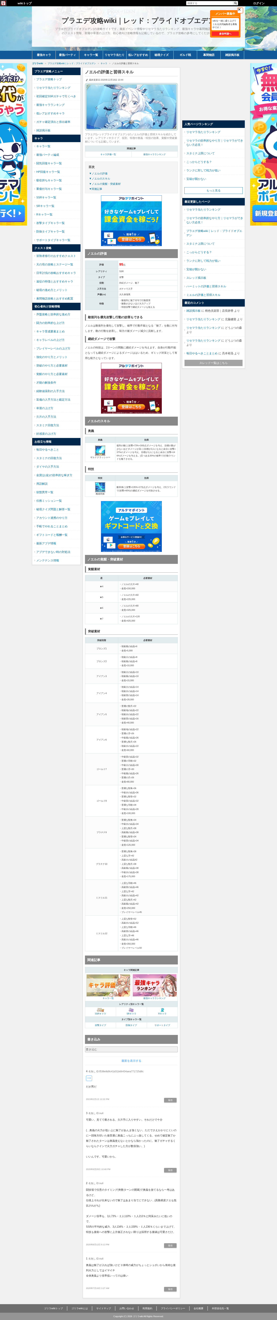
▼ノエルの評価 (98, 173)
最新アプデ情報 (46, 543)
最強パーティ (67, 54)
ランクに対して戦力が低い (203, 170)
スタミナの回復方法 (49, 458)
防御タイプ (131, 1025)
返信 (170, 1100)
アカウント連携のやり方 (52, 517)
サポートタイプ (162, 1025)
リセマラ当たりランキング (53, 87)
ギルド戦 (185, 54)
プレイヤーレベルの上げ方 (53, 348)
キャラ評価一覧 (108, 154)
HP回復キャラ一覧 (48, 171)
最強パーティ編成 (47, 154)
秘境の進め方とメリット (52, 290)
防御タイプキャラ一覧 (50, 231)
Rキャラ (162, 1013)
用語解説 (42, 483)
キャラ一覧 (91, 54)
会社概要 (198, 1308)
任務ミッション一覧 (49, 500)
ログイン (259, 3)
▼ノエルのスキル (99, 178)
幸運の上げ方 (44, 408)
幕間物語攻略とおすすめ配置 (54, 298)
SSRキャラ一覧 (46, 197)
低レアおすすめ (138, 54)
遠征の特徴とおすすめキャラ (54, 281)
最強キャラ (44, 54)
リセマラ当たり (115, 54)
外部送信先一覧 (220, 1308)
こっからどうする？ (199, 161)
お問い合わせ (126, 1308)
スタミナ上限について (200, 153)
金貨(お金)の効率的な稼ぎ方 (54, 475)
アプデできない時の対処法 (53, 552)
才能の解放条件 (46, 382)
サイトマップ (103, 1308)
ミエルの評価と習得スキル (203, 294)
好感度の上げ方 (46, 433)
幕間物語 (209, 54)
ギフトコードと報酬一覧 (52, 534)
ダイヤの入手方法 (47, 466)
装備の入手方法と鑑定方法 (53, 399)
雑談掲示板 (232, 54)
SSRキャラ (100, 1013)
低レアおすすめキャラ (50, 113)
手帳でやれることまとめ (52, 526)
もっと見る (213, 190)
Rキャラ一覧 (44, 214)
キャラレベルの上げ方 (50, 340)
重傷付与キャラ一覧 (49, 188)
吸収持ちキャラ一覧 (49, 180)
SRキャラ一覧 (45, 206)
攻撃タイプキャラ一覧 (50, 223)
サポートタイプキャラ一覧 (53, 240)
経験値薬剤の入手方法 (50, 391)
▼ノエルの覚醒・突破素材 (105, 183)
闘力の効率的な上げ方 (50, 322)
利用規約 (147, 1308)
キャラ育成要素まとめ (50, 331)
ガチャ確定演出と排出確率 (53, 121)
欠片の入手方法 (46, 416)
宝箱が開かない (196, 179)
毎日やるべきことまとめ (202, 353)
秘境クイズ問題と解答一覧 (53, 509)
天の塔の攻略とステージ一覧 (54, 264)
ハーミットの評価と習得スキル (206, 286)
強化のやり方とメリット (52, 357)
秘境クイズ (162, 54)
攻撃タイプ (100, 1025)
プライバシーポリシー (173, 1308)
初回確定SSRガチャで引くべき (56, 96)
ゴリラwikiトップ (53, 1308)
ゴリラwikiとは (79, 1308)
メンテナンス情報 (47, 560)
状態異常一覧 (44, 492)
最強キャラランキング (154, 154)
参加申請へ (225, 33)
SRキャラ (131, 1013)
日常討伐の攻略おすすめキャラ (56, 273)
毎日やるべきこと (47, 449)
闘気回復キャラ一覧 (49, 163)
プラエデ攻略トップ (49, 79)
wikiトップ (25, 3)
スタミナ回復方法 (47, 425)
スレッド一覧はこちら (213, 362)
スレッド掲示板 (196, 277)
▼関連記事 (95, 188)
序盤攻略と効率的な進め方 (53, 314)
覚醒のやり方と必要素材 (52, 374)
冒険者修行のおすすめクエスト (56, 255)
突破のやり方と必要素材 (52, 365)
